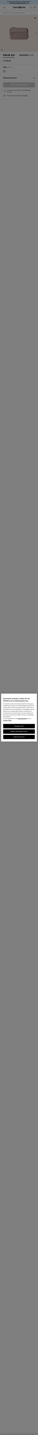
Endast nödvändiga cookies (19, 731)
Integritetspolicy (22, 718)
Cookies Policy (7, 720)
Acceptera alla (18, 726)
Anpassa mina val (19, 737)
